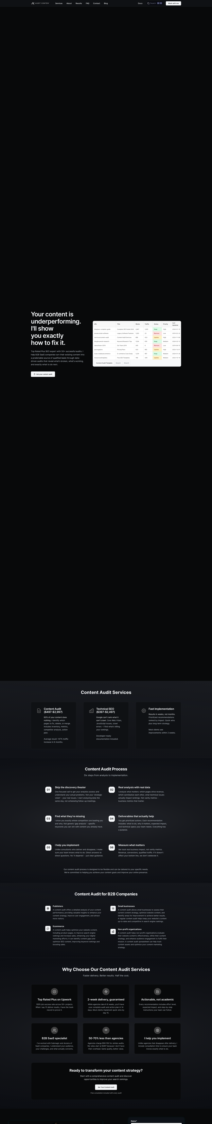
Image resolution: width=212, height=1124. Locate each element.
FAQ (87, 3)
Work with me (173, 3)
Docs (140, 3)
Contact (96, 3)
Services (58, 3)
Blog (106, 3)
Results (79, 3)
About (69, 3)
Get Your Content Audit (106, 1087)
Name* (134, 1121)
